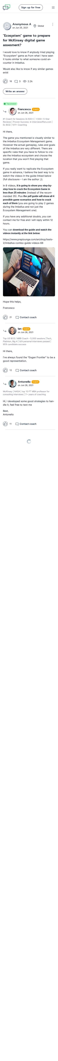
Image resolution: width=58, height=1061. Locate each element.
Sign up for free (30, 7)
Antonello (25, 382)
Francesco (25, 109)
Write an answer (15, 91)
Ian (20, 329)
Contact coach (28, 317)
